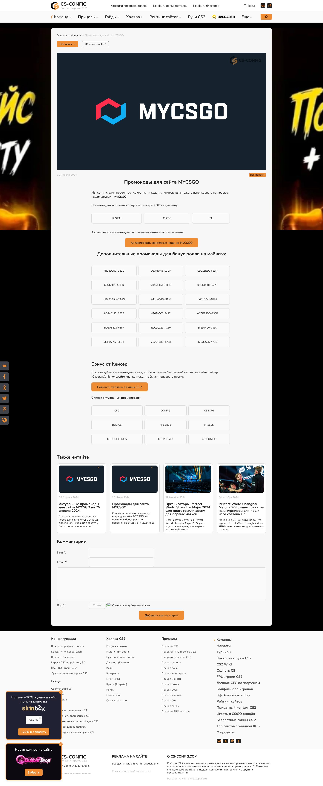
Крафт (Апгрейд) (116, 684)
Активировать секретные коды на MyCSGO (162, 243)
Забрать (33, 773)
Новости (76, 35)
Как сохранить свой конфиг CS (70, 716)
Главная (62, 35)
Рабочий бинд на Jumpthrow (68, 727)
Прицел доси (170, 689)
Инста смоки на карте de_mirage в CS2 (75, 721)
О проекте (225, 732)
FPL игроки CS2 (229, 676)
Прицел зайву (170, 706)
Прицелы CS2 (170, 646)
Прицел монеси (171, 679)
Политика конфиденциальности (71, 773)
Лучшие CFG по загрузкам (238, 683)
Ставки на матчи (116, 700)
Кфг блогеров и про (233, 695)
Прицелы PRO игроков (176, 711)
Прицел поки (170, 668)
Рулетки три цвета (117, 651)
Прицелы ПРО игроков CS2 (179, 651)
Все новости (67, 44)
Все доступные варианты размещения (135, 763)
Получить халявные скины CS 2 (119, 387)
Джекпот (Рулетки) (118, 662)
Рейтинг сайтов (229, 701)
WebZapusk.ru (198, 778)
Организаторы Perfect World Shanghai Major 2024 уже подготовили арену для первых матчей (187, 509)
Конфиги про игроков (235, 689)
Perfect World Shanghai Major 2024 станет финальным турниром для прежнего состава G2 (241, 509)
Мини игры (113, 679)
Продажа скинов (116, 646)
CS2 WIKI (224, 664)
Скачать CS (226, 670)
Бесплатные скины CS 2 (236, 720)
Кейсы (110, 689)
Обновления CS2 (95, 44)
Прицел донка (170, 684)
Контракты (112, 673)
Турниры (224, 652)
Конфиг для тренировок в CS (69, 710)
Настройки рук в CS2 (234, 658)
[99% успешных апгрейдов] (223, 16)
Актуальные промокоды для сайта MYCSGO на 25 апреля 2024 (79, 507)
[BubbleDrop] (34, 760)
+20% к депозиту (34, 732)
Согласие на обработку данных (131, 771)
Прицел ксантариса (174, 673)
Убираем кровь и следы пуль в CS (72, 732)
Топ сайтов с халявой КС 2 (238, 726)
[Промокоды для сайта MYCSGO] (135, 479)
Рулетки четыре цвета (120, 657)
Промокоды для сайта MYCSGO (130, 505)
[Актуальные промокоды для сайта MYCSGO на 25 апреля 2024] (81, 479)
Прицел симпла (171, 662)
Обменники (113, 695)
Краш (109, 668)
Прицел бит (169, 700)
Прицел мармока (172, 695)
